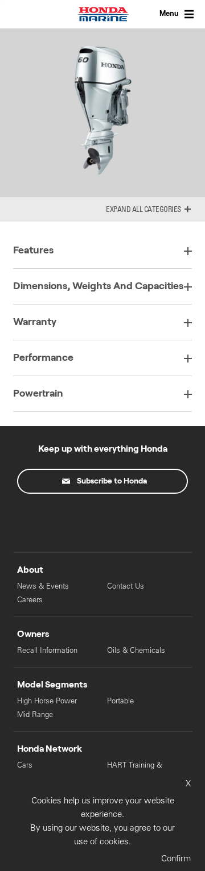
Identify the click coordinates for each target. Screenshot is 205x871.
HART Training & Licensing (134, 770)
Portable (120, 701)
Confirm (176, 858)
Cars (24, 765)
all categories (156, 209)
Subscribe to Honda (112, 481)
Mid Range (35, 714)
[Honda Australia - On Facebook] (55, 520)
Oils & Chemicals (136, 650)
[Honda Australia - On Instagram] (150, 520)
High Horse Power (47, 701)
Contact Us (125, 586)
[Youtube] (102, 520)
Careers (30, 600)
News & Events (43, 586)
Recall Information (47, 650)
